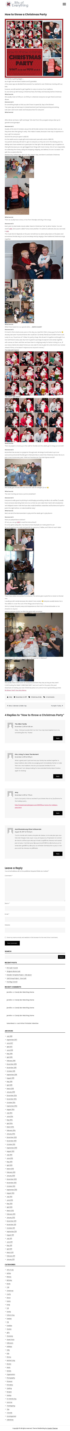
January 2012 (11, 1217)
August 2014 (10, 1109)
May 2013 (9, 1162)
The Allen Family (21, 724)
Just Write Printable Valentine (27, 1023)
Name (7, 903)
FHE (8, 1322)
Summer (9, 1402)
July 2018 (9, 1036)
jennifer (9, 992)
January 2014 (11, 1134)
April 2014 (10, 1123)
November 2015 (11, 1068)
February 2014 (11, 1130)
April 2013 (9, 1165)
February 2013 (11, 1172)
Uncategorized (11, 1416)
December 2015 (12, 1064)
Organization (11, 1374)
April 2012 (9, 1207)
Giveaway (10, 1336)
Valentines (10, 1420)
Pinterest (9, 1381)
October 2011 (11, 1228)
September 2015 (12, 1074)
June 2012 (10, 1200)
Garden (9, 1329)
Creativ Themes (52, 1428)
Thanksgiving (11, 1406)
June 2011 (9, 1242)
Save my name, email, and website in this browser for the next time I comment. (32, 937)
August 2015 (10, 1078)
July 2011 (9, 1238)
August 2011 (10, 1235)
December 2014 (12, 1095)
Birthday (9, 1280)
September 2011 (12, 1231)
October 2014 (11, 1102)
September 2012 (12, 1190)
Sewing (9, 1395)
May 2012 (9, 1204)
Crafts (9, 1294)
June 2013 (10, 1158)
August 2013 (10, 1151)
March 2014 (10, 1127)
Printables (10, 1385)
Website (7, 925)
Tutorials (9, 1413)
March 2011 (10, 1252)
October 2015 (11, 1071)
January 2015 (11, 1092)
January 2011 (10, 1259)
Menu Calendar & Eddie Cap (18, 706)
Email (7, 914)
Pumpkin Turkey (56, 706)
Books (8, 1284)
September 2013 (12, 1148)
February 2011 (11, 1256)
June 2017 (10, 1043)
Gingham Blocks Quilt (13, 971)
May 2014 (10, 1120)
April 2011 (9, 1249)
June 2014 (10, 1116)
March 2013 (10, 1169)
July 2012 (9, 1197)
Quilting (9, 1388)
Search (8, 951)
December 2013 (12, 1137)
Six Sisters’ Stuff (10, 690)
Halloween (10, 1343)
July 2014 (9, 1113)
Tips (8, 1409)
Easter (9, 1301)
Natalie (9, 1371)
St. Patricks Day (11, 1399)
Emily (40, 697)
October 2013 (11, 1144)
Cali (8, 1287)
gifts (8, 1332)
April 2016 (9, 1057)
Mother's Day (11, 1360)
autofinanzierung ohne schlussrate (28, 829)
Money (9, 1357)
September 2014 (12, 1106)
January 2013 (11, 1176)
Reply (58, 738)
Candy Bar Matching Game (24, 992)
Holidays (9, 1346)
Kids (8, 1353)
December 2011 (11, 1221)
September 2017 (12, 1040)
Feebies (9, 1319)
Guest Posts (10, 1339)
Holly (10, 697)
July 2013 (9, 1155)
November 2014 (12, 1099)
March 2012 (10, 1210)
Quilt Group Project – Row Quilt (16, 978)
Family (9, 1312)
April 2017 (9, 1047)
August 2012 (10, 1193)
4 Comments (50, 697)
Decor (9, 1298)
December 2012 (12, 1179)
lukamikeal (10, 1023)
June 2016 (10, 1050)
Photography (11, 1378)
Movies (9, 1364)
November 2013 (11, 1141)
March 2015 (10, 1088)
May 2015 (9, 1081)
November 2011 (11, 1224)
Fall (8, 1308)
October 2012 (11, 1186)
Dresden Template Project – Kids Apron (19, 975)
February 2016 (11, 1061)
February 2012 (11, 1214)
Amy (16, 792)
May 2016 (9, 1054)
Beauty (9, 1277)
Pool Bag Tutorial (12, 982)
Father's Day (11, 1315)
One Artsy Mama (20, 690)
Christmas (34, 697)
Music (8, 1367)
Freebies (9, 1325)
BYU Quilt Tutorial (12, 968)
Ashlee (9, 1273)
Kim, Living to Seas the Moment (27, 754)
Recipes (9, 1392)
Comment (9, 876)
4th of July (10, 1270)
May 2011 (9, 1245)
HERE (10, 229)
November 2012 (11, 1183)
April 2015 (9, 1085)
